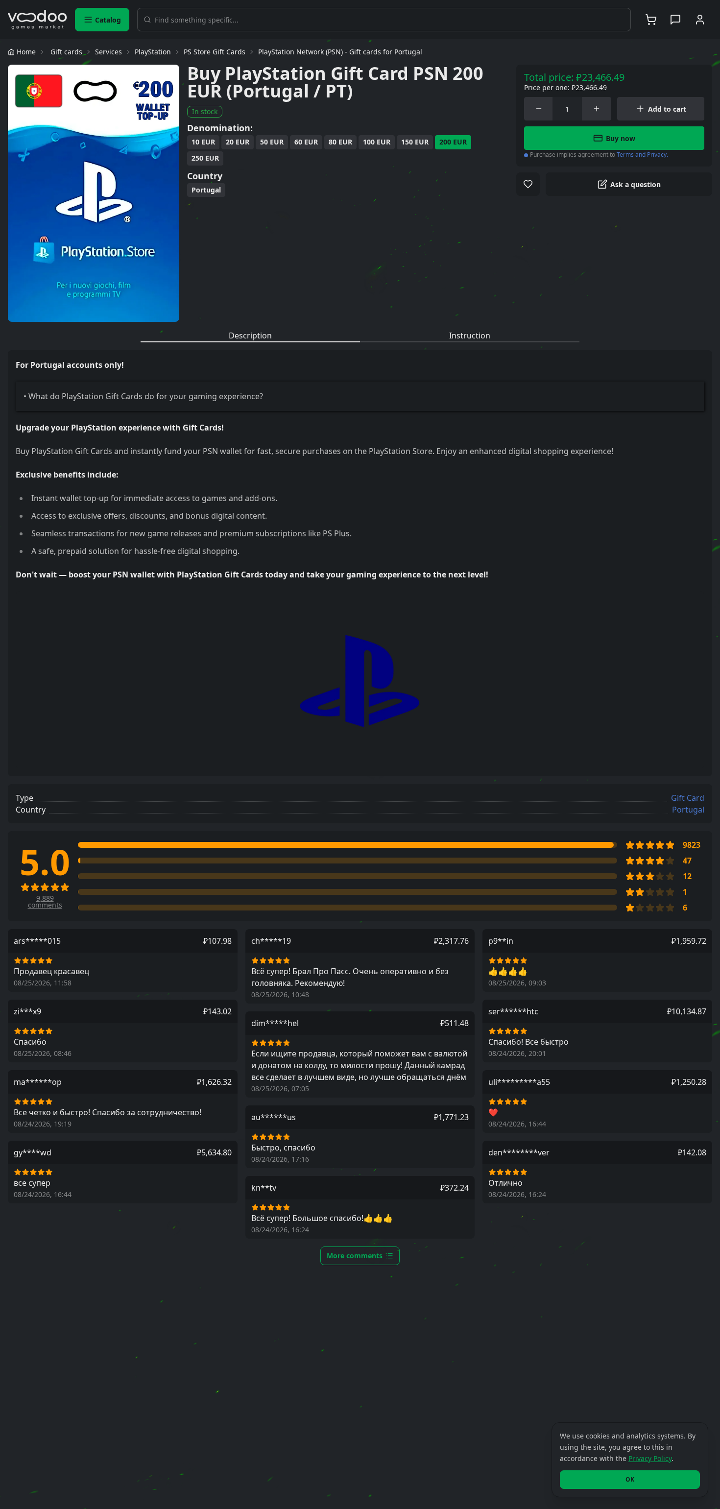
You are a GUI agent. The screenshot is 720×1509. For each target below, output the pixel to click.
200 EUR (453, 141)
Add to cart (667, 109)
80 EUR (340, 141)
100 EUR (376, 141)
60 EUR (306, 141)
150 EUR (415, 141)
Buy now (620, 138)
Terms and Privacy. (642, 154)
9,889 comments (45, 902)
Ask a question (635, 184)
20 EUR (237, 141)
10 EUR (203, 141)
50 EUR (272, 141)
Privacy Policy (650, 1458)
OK (629, 1479)
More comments (355, 1255)
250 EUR (205, 158)
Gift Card (687, 797)
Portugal (206, 189)
